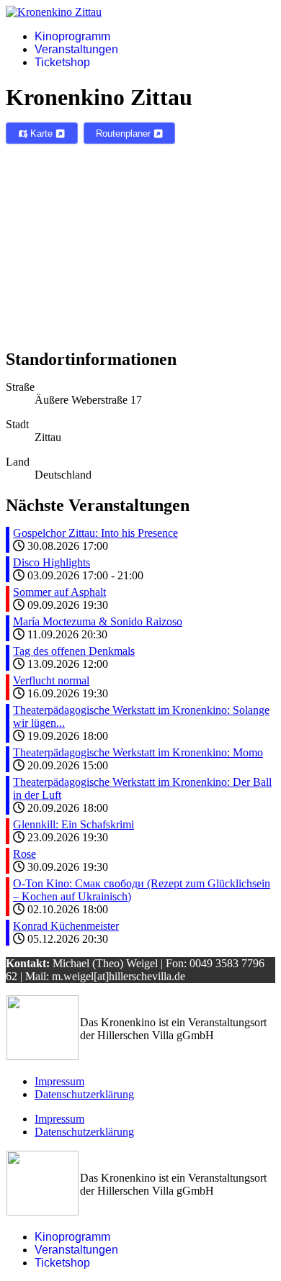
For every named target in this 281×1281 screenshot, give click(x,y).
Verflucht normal (51, 680)
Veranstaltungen (76, 49)
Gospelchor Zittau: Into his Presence (95, 533)
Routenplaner (124, 133)
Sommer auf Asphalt (59, 592)
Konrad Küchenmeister (66, 926)
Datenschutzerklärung (84, 1094)
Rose (24, 854)
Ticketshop (62, 62)
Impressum (59, 1081)
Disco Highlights (51, 562)
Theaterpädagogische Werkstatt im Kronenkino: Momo (138, 752)
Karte (41, 133)
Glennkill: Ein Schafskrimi (73, 824)
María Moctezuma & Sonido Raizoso (97, 621)
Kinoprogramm (72, 36)
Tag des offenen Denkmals (74, 651)
